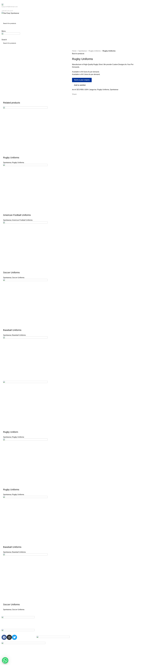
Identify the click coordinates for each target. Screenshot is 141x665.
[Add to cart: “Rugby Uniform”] (5, 427)
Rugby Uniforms (95, 51)
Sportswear (82, 51)
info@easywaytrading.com (115, 628)
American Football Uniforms (17, 215)
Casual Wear (76, 625)
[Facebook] (4, 637)
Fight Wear (75, 628)
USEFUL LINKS (42, 618)
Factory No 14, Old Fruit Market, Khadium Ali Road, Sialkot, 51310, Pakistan (121, 638)
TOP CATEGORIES (78, 618)
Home (74, 51)
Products (39, 628)
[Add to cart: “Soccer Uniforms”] (5, 268)
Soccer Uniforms (11, 272)
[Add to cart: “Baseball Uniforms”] (5, 326)
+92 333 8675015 (113, 625)
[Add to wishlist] (16, 153)
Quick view (11, 153)
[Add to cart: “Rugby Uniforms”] (5, 153)
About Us (40, 625)
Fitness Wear (76, 632)
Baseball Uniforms (12, 330)
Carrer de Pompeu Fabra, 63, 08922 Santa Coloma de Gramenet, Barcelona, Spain (121, 633)
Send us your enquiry (82, 80)
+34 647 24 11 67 (113, 621)
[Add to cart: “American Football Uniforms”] (5, 211)
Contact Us (40, 632)
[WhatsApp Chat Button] (5, 660)
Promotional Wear (77, 635)
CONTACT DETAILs (113, 618)
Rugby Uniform (10, 432)
